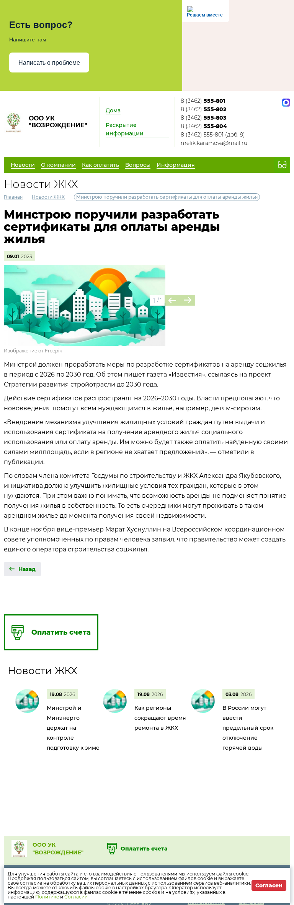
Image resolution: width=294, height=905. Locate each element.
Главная (13, 197)
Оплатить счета (144, 848)
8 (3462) (203, 100)
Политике (47, 897)
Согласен (269, 885)
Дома (113, 110)
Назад (27, 569)
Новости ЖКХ (48, 197)
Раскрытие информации (125, 129)
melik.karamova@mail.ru (214, 143)
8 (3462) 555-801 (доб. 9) (213, 134)
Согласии (76, 897)
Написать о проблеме (49, 62)
